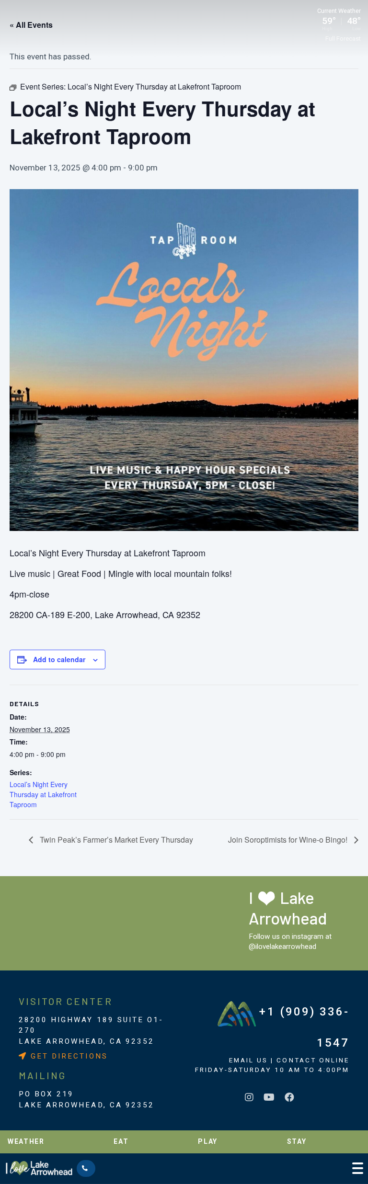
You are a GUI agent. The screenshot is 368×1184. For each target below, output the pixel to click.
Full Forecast (343, 38)
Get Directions (67, 1056)
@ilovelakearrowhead (282, 946)
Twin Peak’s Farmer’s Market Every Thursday (115, 839)
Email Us (248, 1060)
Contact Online (312, 1060)
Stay (297, 1141)
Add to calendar (59, 659)
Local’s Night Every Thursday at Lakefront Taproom (43, 794)
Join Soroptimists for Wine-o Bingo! (288, 839)
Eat (121, 1141)
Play (208, 1141)
